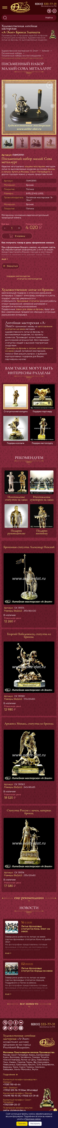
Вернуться (12, 266)
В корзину (20, 236)
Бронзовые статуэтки (28, 301)
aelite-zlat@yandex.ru (14, 1110)
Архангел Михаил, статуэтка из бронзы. (29, 723)
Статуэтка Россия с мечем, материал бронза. (29, 812)
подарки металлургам (18, 276)
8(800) (45, 3)
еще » (5, 259)
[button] (53, 106)
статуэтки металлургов (29, 279)
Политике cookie (33, 1119)
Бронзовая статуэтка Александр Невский (29, 547)
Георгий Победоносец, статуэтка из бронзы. (29, 635)
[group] (29, 107)
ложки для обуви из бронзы (29, 309)
